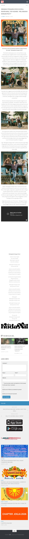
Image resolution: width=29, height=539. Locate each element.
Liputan (3, 5)
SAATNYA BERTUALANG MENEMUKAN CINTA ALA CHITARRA (6, 348)
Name (4, 372)
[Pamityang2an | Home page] (3, 2)
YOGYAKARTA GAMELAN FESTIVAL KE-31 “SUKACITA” (13, 503)
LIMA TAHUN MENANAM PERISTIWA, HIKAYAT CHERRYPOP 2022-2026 (12, 461)
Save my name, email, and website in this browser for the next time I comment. (14, 384)
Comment (4, 363)
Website (4, 377)
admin (3, 16)
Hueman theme (21, 534)
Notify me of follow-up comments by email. (12, 389)
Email (16, 372)
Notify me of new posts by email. (9, 393)
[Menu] (27, 2)
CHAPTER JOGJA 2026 (6, 523)
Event (2, 480)
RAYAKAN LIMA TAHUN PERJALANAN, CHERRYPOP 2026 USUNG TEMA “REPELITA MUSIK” (13, 482)
